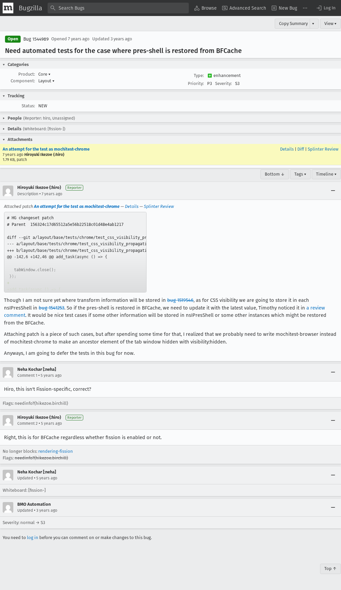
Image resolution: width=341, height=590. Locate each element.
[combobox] (118, 8)
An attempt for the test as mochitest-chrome (46, 149)
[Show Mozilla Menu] (8, 8)
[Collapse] (333, 191)
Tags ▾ (300, 174)
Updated (25, 478)
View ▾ (330, 23)
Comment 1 (27, 375)
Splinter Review (323, 149)
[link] (75, 252)
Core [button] (44, 74)
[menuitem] (205, 8)
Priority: (196, 83)
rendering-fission (55, 451)
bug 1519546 (180, 300)
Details (287, 149)
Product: (26, 74)
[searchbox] (118, 8)
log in (32, 537)
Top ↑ (330, 568)
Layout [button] (46, 80)
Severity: (223, 83)
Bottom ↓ (275, 174)
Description (27, 194)
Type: (199, 75)
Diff (300, 149)
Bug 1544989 (36, 39)
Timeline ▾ (326, 174)
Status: (28, 105)
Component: (23, 80)
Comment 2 (27, 423)
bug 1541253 (51, 308)
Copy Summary (293, 23)
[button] (325, 8)
